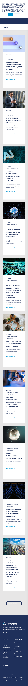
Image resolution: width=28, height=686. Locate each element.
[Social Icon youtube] (6, 632)
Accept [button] (11, 14)
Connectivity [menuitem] (17, 642)
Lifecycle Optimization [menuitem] (6, 657)
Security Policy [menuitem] (14, 677)
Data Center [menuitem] (17, 648)
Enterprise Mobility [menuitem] (18, 656)
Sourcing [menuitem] (5, 645)
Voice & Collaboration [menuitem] (17, 645)
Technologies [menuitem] (18, 639)
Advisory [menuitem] (5, 642)
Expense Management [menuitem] (6, 653)
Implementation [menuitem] (6, 647)
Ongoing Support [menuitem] (7, 650)
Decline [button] (17, 14)
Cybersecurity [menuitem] (17, 653)
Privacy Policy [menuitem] (5, 677)
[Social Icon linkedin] (4, 632)
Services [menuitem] (5, 639)
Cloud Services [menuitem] (17, 651)
